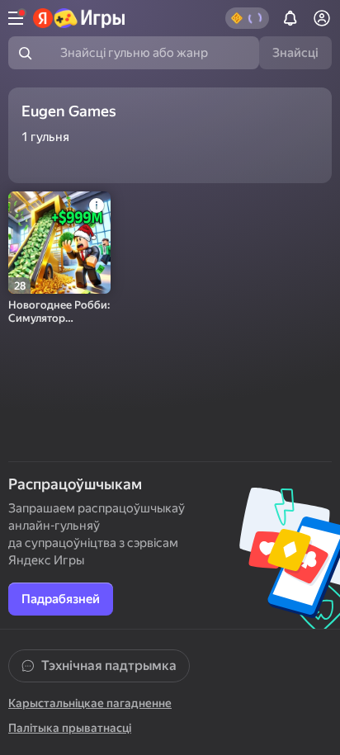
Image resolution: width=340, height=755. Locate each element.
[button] (247, 18)
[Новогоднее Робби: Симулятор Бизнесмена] (59, 242)
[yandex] (79, 18)
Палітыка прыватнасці (69, 727)
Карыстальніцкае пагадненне (90, 703)
